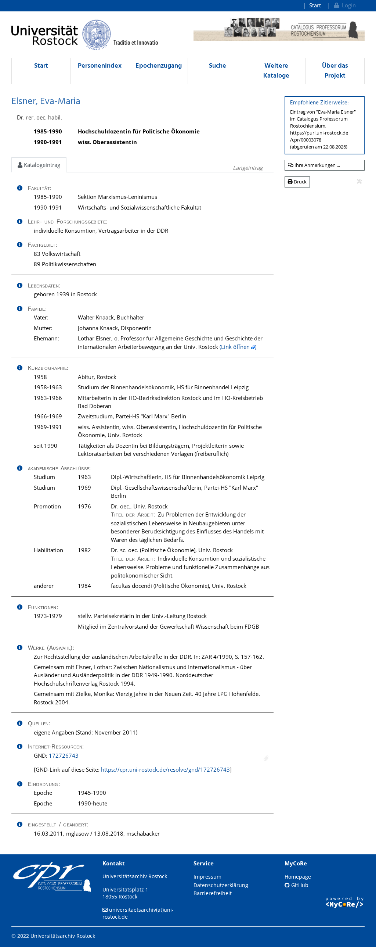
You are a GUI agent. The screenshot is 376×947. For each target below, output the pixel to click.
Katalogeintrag (41, 164)
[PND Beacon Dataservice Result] (266, 758)
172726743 (64, 755)
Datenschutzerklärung (221, 885)
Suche (217, 66)
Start (315, 5)
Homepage (298, 876)
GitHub (299, 885)
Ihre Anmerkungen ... (316, 165)
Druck (300, 181)
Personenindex (100, 66)
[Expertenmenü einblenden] (359, 181)
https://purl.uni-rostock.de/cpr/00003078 (319, 136)
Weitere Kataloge (276, 71)
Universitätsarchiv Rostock (134, 876)
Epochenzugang (158, 66)
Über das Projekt (335, 71)
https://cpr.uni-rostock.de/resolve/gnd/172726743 (165, 769)
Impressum (207, 876)
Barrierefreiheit (213, 893)
